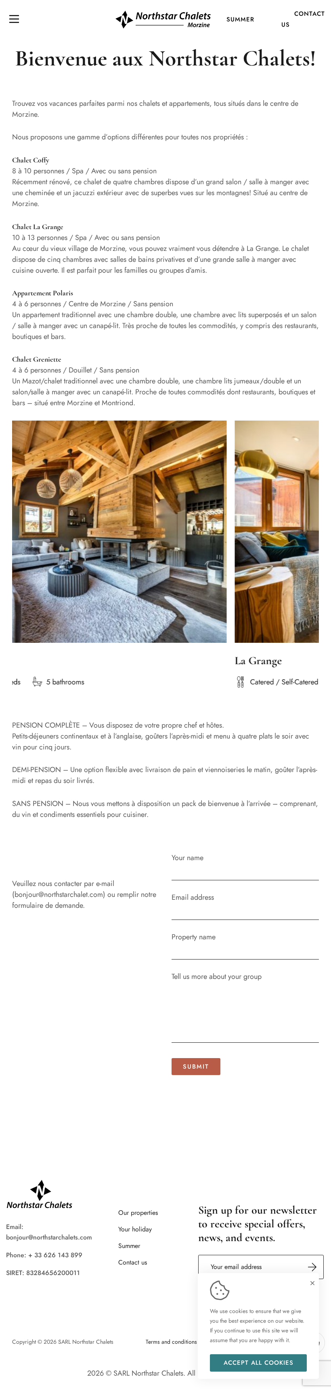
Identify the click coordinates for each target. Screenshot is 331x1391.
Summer (240, 19)
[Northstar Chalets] (163, 19)
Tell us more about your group (217, 976)
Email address (193, 897)
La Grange (216, 660)
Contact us (303, 19)
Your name (187, 857)
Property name (194, 937)
